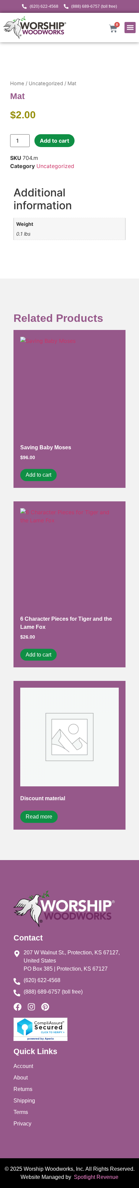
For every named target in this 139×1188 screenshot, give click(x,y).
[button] (130, 27)
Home (17, 83)
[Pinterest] (45, 1007)
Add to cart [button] (38, 475)
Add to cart (54, 140)
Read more (39, 816)
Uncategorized (46, 83)
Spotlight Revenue (95, 1177)
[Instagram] (31, 1007)
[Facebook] (17, 1007)
